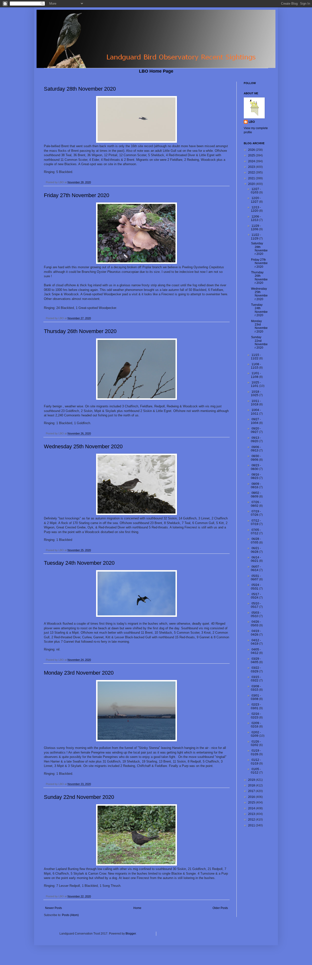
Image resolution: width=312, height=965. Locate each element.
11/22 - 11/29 (256, 236)
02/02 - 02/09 (256, 734)
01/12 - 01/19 (256, 761)
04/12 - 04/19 (256, 642)
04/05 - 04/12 (256, 651)
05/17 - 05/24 (256, 595)
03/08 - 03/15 (256, 688)
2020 (252, 184)
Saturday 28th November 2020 (80, 89)
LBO (252, 122)
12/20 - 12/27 (256, 199)
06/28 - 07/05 (256, 540)
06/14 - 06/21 (256, 559)
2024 (252, 161)
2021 (252, 178)
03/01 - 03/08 (256, 697)
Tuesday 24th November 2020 (79, 563)
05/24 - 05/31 (256, 586)
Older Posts (220, 908)
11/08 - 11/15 (256, 366)
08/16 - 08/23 (256, 476)
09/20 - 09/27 (256, 430)
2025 (252, 155)
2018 (252, 785)
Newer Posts (53, 908)
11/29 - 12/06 (256, 227)
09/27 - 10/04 (256, 421)
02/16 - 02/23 (256, 715)
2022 (252, 172)
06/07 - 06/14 (256, 568)
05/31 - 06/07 (256, 577)
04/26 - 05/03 (256, 623)
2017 (252, 791)
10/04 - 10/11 (256, 411)
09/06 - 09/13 (256, 448)
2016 (252, 797)
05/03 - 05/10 (256, 614)
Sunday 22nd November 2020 (79, 797)
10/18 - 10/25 (256, 393)
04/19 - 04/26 (256, 632)
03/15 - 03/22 (256, 678)
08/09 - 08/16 (256, 485)
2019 (252, 780)
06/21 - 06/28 (256, 549)
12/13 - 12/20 (256, 209)
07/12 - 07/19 (256, 522)
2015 (252, 802)
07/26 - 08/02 (256, 503)
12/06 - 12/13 (256, 218)
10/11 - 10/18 (256, 402)
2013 (252, 814)
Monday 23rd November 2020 (79, 673)
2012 (252, 819)
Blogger (131, 933)
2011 (252, 825)
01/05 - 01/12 (256, 770)
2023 (252, 167)
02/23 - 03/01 (256, 706)
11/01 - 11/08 (256, 375)
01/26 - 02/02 (256, 743)
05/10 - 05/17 (256, 605)
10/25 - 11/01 (256, 384)
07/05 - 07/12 (256, 531)
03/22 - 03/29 (256, 669)
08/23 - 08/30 (256, 467)
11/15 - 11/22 (256, 356)
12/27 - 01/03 (256, 190)
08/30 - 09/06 (256, 457)
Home (137, 908)
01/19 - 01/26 (256, 752)
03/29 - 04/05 (256, 660)
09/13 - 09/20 (256, 439)
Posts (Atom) (70, 915)
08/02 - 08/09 (256, 494)
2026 (252, 150)
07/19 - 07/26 (256, 513)
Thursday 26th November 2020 (80, 331)
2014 (252, 808)
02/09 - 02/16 (256, 724)
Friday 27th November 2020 (76, 195)
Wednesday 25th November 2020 (83, 446)
